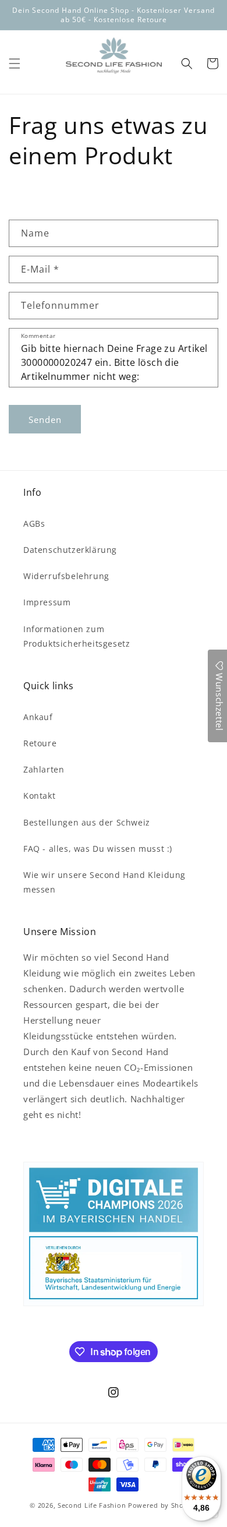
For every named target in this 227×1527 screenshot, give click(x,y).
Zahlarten (43, 769)
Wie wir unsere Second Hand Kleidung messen (104, 882)
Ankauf (38, 716)
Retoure (39, 743)
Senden (45, 419)
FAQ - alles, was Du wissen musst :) (97, 848)
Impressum (46, 602)
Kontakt (39, 795)
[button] (14, 63)
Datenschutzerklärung (70, 549)
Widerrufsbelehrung (66, 575)
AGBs (34, 523)
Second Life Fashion (92, 1505)
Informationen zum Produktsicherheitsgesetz (76, 636)
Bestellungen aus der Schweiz (86, 822)
